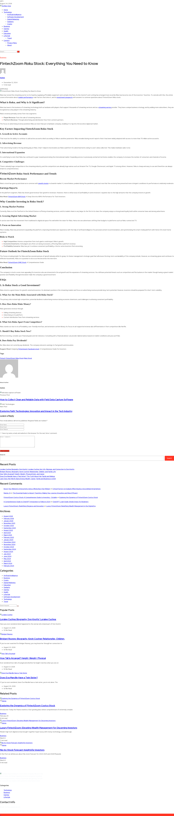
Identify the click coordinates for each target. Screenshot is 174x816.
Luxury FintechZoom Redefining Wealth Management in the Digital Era (71, 506)
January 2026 (8, 521)
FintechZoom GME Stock (17, 262)
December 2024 (9, 542)
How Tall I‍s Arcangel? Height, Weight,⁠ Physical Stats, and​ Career (22, 474)
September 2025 (10, 528)
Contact (7, 41)
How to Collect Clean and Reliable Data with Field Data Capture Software (36, 399)
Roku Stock (28, 358)
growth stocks (43, 183)
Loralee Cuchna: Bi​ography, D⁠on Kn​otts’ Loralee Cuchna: (28, 619)
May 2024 (7, 559)
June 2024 (7, 556)
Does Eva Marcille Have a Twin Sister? (19, 677)
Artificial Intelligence (14, 15)
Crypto (9, 24)
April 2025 (7, 533)
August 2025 (8, 530)
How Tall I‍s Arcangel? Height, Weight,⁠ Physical (23, 658)
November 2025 (9, 523)
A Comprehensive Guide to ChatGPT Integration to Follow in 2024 (27, 502)
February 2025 (9, 537)
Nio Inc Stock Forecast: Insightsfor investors (22, 750)
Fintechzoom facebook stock (28, 349)
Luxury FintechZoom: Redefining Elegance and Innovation (24, 506)
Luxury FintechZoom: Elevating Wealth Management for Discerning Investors (38, 727)
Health (6, 31)
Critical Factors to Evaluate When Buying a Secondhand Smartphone (77, 489)
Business (7, 26)
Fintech (2, 358)
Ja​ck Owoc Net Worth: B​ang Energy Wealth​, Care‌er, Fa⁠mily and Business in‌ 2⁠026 (28, 479)
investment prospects (65, 97)
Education (7, 33)
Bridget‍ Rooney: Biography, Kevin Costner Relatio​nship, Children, (32, 638)
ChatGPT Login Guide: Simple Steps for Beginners (70, 502)
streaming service (105, 107)
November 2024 (9, 544)
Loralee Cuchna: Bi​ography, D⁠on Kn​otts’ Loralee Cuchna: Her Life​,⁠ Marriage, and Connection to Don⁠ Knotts (37, 469)
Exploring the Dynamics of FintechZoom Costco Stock (78, 497)
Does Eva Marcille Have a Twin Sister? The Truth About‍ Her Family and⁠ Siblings (27, 476)
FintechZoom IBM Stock (16, 197)
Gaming (6, 29)
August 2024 (8, 552)
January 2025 (8, 540)
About (9, 45)
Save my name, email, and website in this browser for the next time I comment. (29, 433)
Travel (9, 38)
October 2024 (9, 547)
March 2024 (8, 563)
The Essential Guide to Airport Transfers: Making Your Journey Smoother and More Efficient (45, 493)
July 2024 (7, 554)
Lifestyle (7, 36)
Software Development (15, 17)
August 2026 (8, 516)
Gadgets (10, 22)
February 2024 (9, 566)
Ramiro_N (7, 493)
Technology (8, 12)
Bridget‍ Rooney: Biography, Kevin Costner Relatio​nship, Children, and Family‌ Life (28, 472)
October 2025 (9, 526)
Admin (2, 78)
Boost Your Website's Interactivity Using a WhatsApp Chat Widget (27, 489)
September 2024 (10, 549)
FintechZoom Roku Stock (15, 358)
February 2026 (9, 519)
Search (2, 455)
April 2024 (7, 561)
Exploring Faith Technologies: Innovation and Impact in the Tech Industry (36, 411)
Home (6, 10)
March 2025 (8, 535)
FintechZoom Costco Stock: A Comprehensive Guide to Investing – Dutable (30, 497)
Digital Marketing (13, 19)
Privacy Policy (12, 43)
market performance (25, 97)
